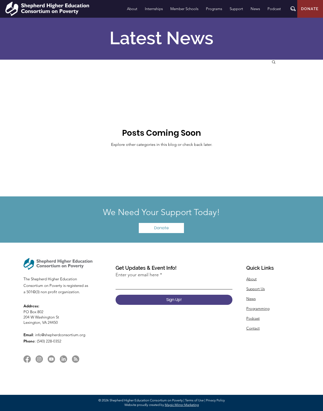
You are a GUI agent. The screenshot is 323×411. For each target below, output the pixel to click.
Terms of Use (194, 400)
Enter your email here (137, 274)
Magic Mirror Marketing (182, 405)
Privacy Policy (215, 400)
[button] (293, 8)
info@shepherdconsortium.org (60, 334)
